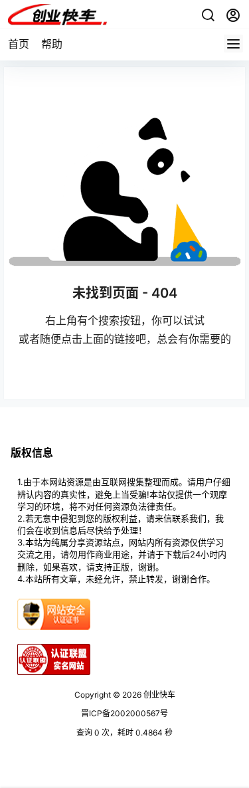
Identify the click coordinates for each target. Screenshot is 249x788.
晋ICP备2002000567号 (124, 713)
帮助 (51, 43)
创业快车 (158, 695)
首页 (18, 43)
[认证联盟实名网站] (53, 649)
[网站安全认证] (53, 604)
